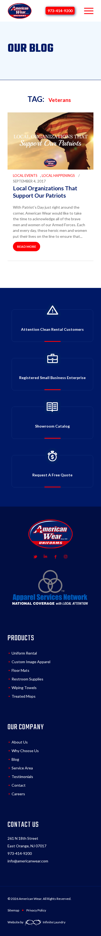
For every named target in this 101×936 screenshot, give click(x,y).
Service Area (22, 768)
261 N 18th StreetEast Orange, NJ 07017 (27, 842)
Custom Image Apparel (31, 661)
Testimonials (22, 776)
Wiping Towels (24, 687)
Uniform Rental (24, 653)
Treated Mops (24, 696)
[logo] (20, 11)
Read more (26, 247)
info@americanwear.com (28, 861)
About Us (20, 742)
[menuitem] (86, 11)
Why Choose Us (25, 750)
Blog (15, 759)
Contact (19, 785)
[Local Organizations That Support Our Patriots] (50, 168)
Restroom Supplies (27, 679)
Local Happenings (58, 175)
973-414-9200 (60, 10)
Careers (18, 794)
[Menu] (86, 11)
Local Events (25, 175)
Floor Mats (20, 670)
